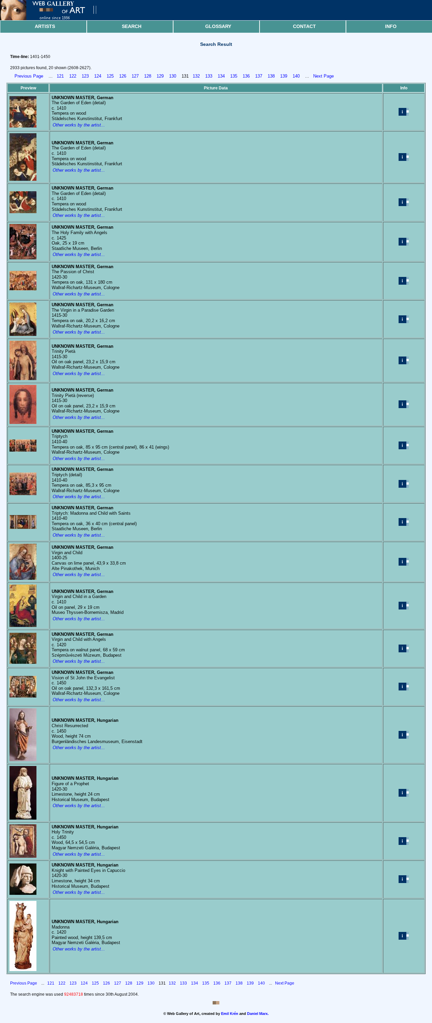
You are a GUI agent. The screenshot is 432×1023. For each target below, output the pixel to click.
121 (60, 76)
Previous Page (29, 76)
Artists (45, 26)
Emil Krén (229, 1014)
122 (72, 76)
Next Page (323, 76)
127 (135, 76)
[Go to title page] (54, 18)
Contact (304, 26)
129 (160, 76)
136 (246, 76)
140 (296, 76)
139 (283, 76)
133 (208, 76)
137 (258, 76)
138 (271, 76)
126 (122, 76)
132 (196, 76)
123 (85, 76)
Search (131, 26)
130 (172, 76)
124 (97, 76)
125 (110, 76)
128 (147, 76)
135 (233, 76)
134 (221, 76)
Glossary (218, 26)
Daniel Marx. (258, 1014)
